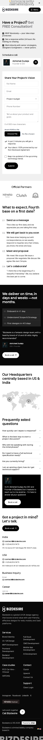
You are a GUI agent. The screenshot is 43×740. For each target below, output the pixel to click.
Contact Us (28, 677)
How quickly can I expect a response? (19, 430)
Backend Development (8, 656)
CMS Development (31, 643)
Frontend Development (8, 649)
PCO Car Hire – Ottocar (8, 670)
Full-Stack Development (29, 638)
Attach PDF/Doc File (12, 130)
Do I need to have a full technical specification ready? (17, 454)
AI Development (30, 654)
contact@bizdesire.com (15, 541)
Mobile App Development (29, 648)
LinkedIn (25, 695)
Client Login (28, 687)
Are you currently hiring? (13, 461)
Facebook (16, 695)
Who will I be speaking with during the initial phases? (17, 445)
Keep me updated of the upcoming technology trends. (22, 157)
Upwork (26, 673)
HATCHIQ (6, 676)
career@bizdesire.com (13, 593)
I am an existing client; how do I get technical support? (18, 468)
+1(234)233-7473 (12, 544)
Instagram (6, 695)
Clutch (26, 669)
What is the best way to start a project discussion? (16, 437)
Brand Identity (8, 637)
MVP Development (10, 644)
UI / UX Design (8, 641)
